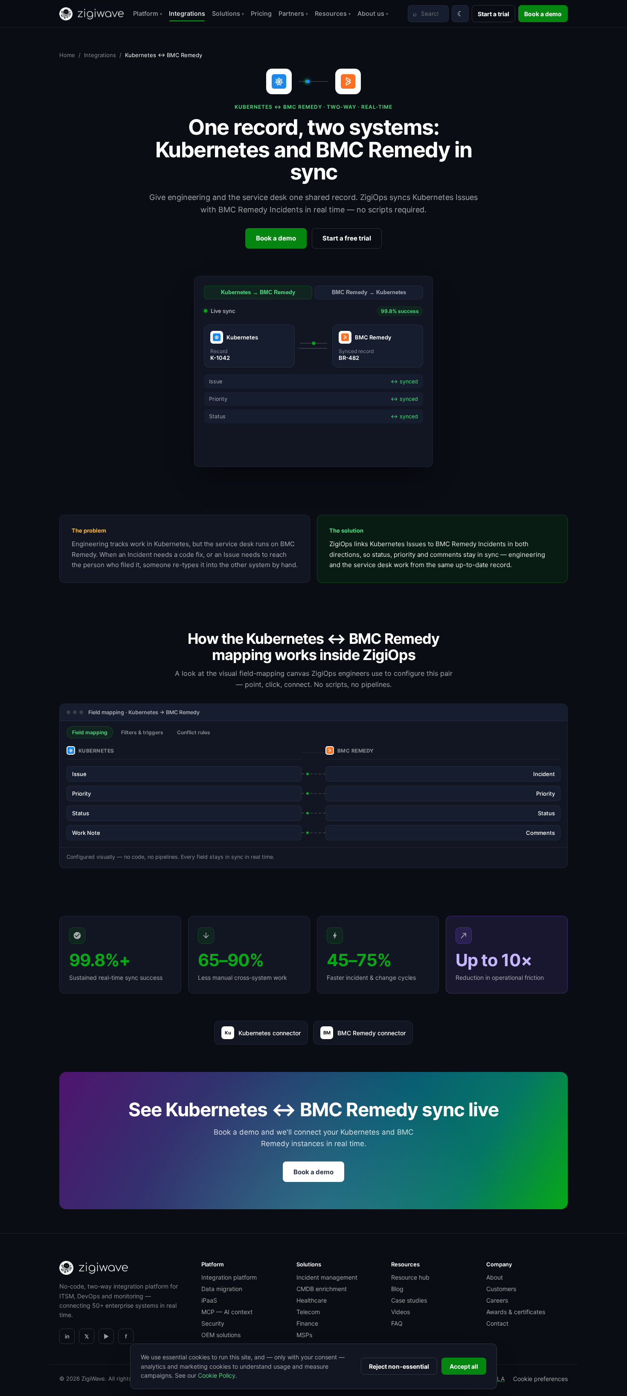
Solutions (228, 13)
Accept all (464, 1366)
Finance (307, 1323)
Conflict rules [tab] (193, 732)
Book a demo (543, 13)
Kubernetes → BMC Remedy (258, 292)
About (494, 1277)
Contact (497, 1323)
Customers (501, 1288)
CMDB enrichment (321, 1288)
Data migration (221, 1288)
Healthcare (311, 1300)
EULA (497, 1378)
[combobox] (428, 13)
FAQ (397, 1323)
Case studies (409, 1300)
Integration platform (229, 1277)
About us (372, 13)
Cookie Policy (216, 1375)
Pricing (261, 13)
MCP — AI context (227, 1311)
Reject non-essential (399, 1366)
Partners (293, 13)
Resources (333, 13)
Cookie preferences (540, 1378)
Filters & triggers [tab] (142, 732)
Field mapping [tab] (89, 732)
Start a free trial (346, 238)
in (67, 1336)
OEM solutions (221, 1334)
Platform (147, 13)
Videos (400, 1311)
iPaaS (209, 1300)
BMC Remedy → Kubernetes (369, 292)
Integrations (187, 13)
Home (67, 55)
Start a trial (493, 13)
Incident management (326, 1277)
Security (212, 1323)
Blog (397, 1288)
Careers (497, 1300)
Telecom (308, 1311)
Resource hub (410, 1277)
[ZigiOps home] (91, 13)
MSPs (304, 1334)
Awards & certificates (515, 1311)
